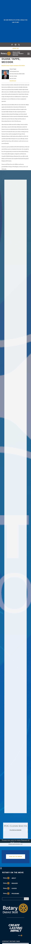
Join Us (15, 48)
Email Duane (13, 80)
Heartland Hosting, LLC (16, 844)
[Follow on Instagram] (15, 44)
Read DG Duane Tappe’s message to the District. (13, 65)
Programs (15, 894)
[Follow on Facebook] (12, 44)
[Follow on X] (19, 44)
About (14, 878)
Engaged (15, 883)
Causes (14, 888)
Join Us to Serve (15, 856)
